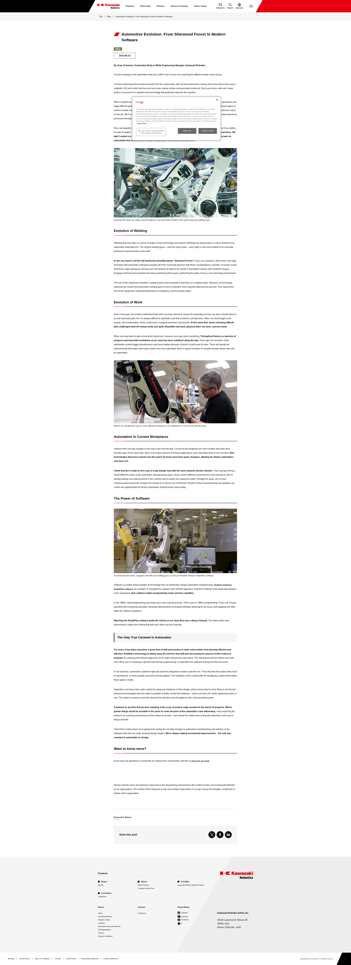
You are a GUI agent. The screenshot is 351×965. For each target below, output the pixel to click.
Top (101, 16)
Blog (109, 16)
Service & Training (179, 6)
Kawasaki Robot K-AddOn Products (191, 885)
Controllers (102, 897)
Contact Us (142, 913)
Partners (161, 6)
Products (130, 6)
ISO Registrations (104, 930)
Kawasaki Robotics (105, 917)
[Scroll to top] (344, 959)
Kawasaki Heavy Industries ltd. (109, 926)
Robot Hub (145, 6)
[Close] (217, 100)
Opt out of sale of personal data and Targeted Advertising (151, 132)
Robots (100, 885)
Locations (101, 923)
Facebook (183, 920)
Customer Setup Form (146, 888)
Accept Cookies (207, 131)
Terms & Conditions (105, 936)
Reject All (187, 131)
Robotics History (104, 920)
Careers (101, 933)
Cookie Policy (142, 123)
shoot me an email (200, 761)
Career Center (200, 6)
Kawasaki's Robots (123, 817)
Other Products (143, 885)
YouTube (183, 917)
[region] (176, 118)
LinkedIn (183, 913)
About (100, 913)
